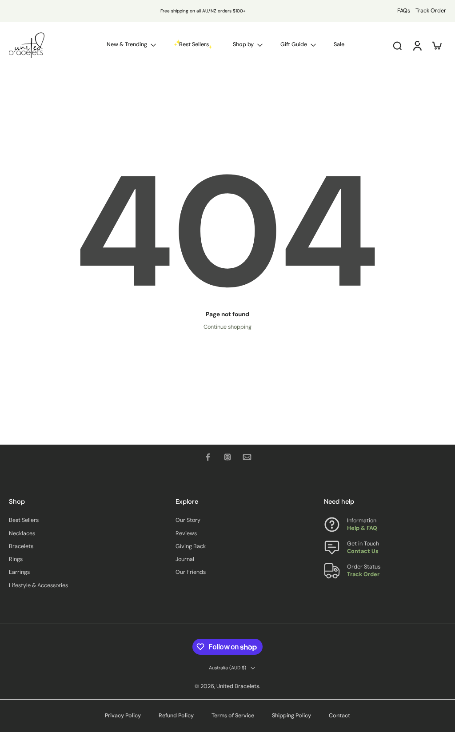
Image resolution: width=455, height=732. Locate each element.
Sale (339, 44)
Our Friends (191, 572)
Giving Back (191, 546)
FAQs (403, 10)
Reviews (186, 533)
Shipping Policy (291, 715)
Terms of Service (233, 715)
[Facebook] (208, 457)
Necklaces (22, 533)
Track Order (430, 10)
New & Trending (127, 44)
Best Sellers (24, 520)
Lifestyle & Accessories (38, 585)
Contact (339, 715)
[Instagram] (227, 457)
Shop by (243, 44)
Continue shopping (227, 326)
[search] (397, 45)
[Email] (247, 457)
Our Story (188, 520)
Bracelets (21, 546)
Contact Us (363, 551)
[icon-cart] (436, 45)
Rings (16, 559)
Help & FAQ (362, 528)
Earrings (19, 572)
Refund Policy (176, 715)
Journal (185, 559)
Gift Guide (293, 44)
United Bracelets (237, 686)
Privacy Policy (123, 715)
